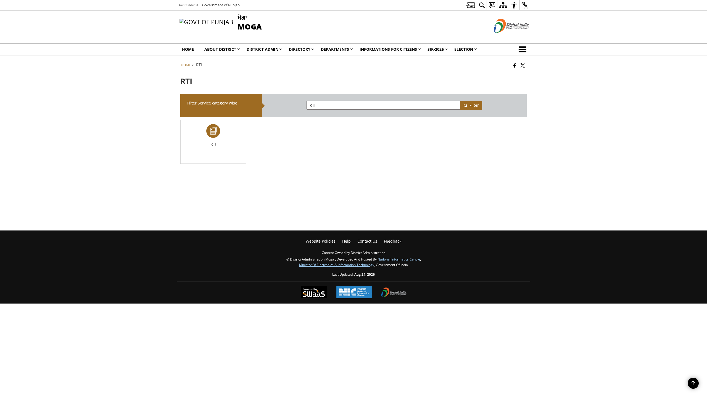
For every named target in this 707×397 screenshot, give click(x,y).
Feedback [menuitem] (392, 241)
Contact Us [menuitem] (367, 241)
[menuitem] (470, 5)
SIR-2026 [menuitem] (436, 49)
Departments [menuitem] (335, 49)
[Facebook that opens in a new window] (514, 65)
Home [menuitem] (188, 49)
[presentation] (383, 105)
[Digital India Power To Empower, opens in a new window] (394, 293)
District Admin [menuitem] (262, 49)
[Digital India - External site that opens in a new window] (504, 37)
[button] (523, 49)
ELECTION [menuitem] (463, 49)
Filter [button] (474, 105)
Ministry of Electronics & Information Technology (336, 264)
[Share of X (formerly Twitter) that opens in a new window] (522, 65)
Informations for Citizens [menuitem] (388, 49)
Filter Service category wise (212, 103)
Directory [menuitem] (299, 49)
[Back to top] (693, 383)
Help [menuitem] (346, 241)
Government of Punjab (221, 4)
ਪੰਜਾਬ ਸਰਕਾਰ (188, 4)
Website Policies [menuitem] (321, 241)
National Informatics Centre (399, 259)
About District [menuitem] (220, 49)
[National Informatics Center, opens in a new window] (354, 293)
